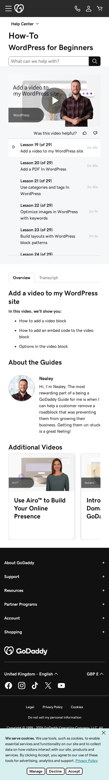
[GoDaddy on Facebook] (8, 688)
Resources (13, 590)
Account (12, 618)
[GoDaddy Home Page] (26, 650)
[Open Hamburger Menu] (6, 8)
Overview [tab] (21, 277)
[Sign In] (89, 8)
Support (11, 576)
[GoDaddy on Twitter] (48, 688)
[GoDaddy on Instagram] (21, 688)
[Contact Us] (77, 8)
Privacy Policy (52, 707)
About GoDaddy (19, 562)
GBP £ (92, 674)
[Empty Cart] (99, 8)
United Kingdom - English (28, 674)
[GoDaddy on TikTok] (35, 688)
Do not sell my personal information (54, 717)
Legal (30, 707)
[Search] (95, 61)
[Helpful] (84, 133)
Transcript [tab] (48, 277)
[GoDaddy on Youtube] (61, 688)
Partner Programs (20, 604)
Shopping (13, 632)
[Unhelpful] (95, 133)
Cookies (77, 707)
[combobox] (49, 61)
